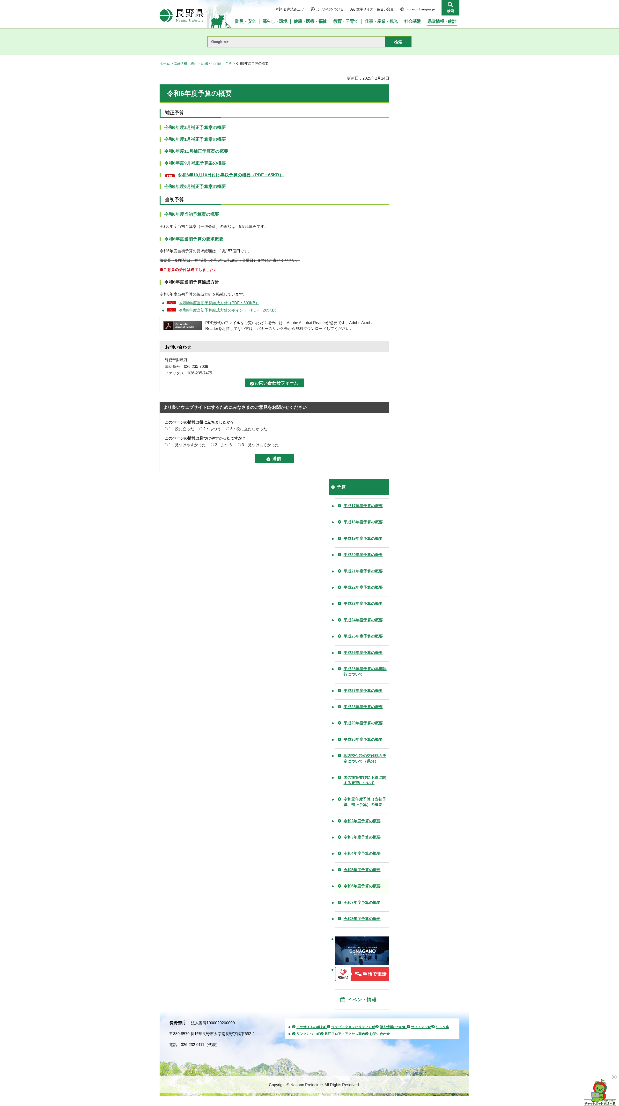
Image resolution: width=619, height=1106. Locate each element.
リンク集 (442, 1027)
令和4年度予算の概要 (362, 853)
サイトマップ (421, 1027)
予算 (228, 63)
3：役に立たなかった (248, 429)
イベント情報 (361, 999)
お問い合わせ (379, 1034)
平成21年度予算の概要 (363, 571)
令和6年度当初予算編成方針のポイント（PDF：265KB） (229, 310)
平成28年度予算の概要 (363, 707)
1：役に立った (181, 429)
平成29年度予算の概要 (363, 723)
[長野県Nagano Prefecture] (182, 15)
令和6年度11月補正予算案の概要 (196, 151)
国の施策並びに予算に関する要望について (365, 780)
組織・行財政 (211, 63)
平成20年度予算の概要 (363, 555)
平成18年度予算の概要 (363, 522)
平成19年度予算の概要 (363, 538)
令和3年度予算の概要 (362, 837)
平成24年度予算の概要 (363, 620)
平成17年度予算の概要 (363, 506)
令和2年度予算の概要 (362, 821)
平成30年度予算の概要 (363, 739)
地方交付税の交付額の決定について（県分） (365, 758)
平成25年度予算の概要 (363, 636)
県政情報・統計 (185, 63)
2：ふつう (212, 429)
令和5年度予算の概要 (362, 870)
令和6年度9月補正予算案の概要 (195, 163)
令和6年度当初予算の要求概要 (193, 239)
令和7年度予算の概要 (362, 902)
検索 (450, 11)
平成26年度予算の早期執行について (365, 671)
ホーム (165, 63)
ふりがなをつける (330, 9)
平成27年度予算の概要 (363, 691)
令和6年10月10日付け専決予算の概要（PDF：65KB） (231, 175)
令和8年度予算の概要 (362, 919)
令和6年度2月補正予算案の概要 (195, 127)
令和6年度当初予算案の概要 (191, 214)
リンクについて (308, 1034)
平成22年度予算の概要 (363, 587)
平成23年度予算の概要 (363, 603)
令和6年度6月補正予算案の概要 (195, 186)
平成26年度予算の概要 (363, 653)
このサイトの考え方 (311, 1027)
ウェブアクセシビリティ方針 (353, 1027)
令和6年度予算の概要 (362, 886)
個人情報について (393, 1027)
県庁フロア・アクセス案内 (344, 1034)
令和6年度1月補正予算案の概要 (195, 139)
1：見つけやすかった (187, 445)
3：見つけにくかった (260, 445)
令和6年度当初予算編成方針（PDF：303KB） (219, 303)
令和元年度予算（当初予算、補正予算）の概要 (365, 802)
